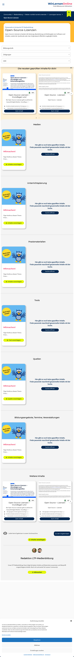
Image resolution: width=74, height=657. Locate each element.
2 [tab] (39, 118)
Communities (8, 14)
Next (71, 93)
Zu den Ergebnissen (62, 534)
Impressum (47, 654)
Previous (2, 93)
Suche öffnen (50, 154)
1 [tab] (36, 118)
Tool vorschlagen (15, 340)
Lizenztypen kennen (55, 14)
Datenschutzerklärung (38, 654)
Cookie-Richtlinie (28, 654)
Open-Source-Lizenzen (11, 18)
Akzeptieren (37, 640)
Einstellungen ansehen (37, 650)
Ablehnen (37, 645)
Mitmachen (38, 572)
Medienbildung (18, 14)
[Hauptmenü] (3, 4)
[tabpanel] (19, 93)
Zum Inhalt (19, 111)
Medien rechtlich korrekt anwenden (36, 14)
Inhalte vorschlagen (15, 164)
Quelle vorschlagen (15, 399)
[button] (71, 621)
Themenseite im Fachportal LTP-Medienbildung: (19, 27)
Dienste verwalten (6, 635)
